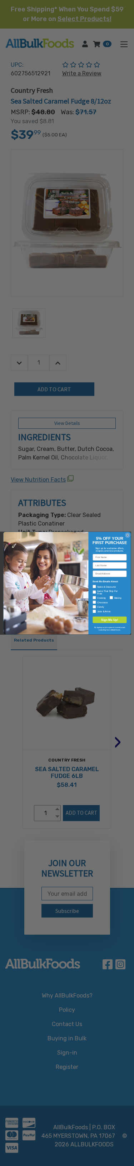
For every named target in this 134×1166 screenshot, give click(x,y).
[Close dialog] (127, 535)
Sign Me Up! (109, 619)
